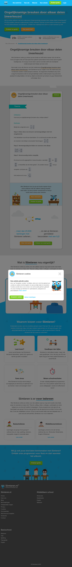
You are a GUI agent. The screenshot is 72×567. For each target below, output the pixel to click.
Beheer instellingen (30, 297)
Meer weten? (23, 290)
